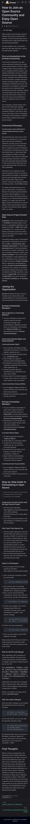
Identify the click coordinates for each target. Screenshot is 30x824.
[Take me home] (11, 2)
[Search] (25, 2)
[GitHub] (22, 2)
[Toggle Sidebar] (3, 2)
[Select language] (19, 2)
